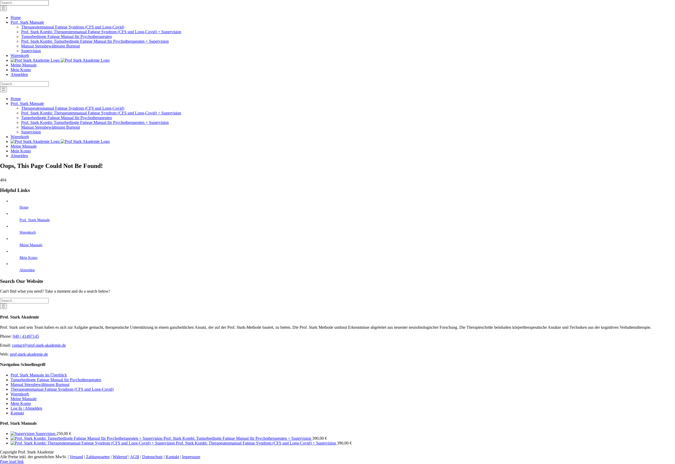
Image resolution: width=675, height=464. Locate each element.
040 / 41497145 (26, 336)
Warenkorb (28, 232)
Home (24, 207)
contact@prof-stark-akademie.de (39, 345)
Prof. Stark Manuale (35, 220)
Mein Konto (28, 258)
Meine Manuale (31, 245)
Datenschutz (152, 457)
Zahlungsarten (98, 457)
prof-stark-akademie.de (29, 354)
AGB (134, 457)
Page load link (12, 461)
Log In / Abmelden (26, 408)
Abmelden (27, 270)
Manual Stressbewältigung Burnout (40, 384)
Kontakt (17, 413)
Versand (76, 457)
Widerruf (120, 457)
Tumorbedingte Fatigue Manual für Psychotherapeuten (56, 380)
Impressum (191, 457)
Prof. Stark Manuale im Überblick (39, 375)
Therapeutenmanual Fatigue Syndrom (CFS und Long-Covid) (62, 389)
